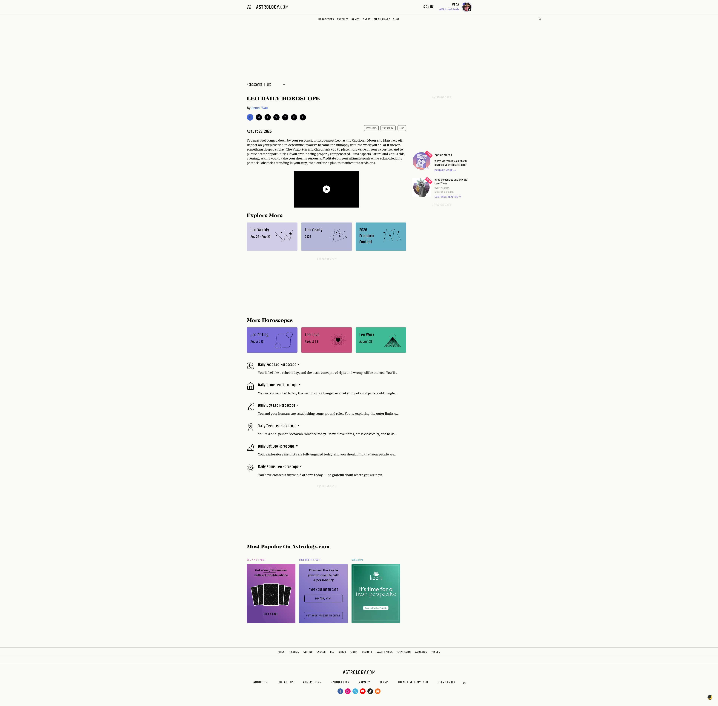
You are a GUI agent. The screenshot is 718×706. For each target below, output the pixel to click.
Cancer (321, 652)
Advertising (312, 683)
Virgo (342, 652)
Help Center (447, 683)
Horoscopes (326, 19)
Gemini (307, 652)
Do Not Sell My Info (413, 683)
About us (260, 683)
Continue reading (446, 197)
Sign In (428, 7)
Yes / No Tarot (256, 560)
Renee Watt (260, 108)
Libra (354, 652)
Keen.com (357, 560)
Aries (281, 652)
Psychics (343, 19)
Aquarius (421, 652)
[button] (465, 683)
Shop (396, 19)
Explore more (443, 170)
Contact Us (285, 683)
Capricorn (404, 652)
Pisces (436, 652)
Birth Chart (382, 19)
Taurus (294, 652)
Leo (332, 652)
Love (402, 128)
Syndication (340, 683)
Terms (384, 683)
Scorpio (367, 652)
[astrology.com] (272, 7)
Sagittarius (385, 652)
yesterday (371, 128)
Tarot (367, 19)
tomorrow (388, 128)
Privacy (364, 683)
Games (356, 19)
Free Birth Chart (310, 560)
